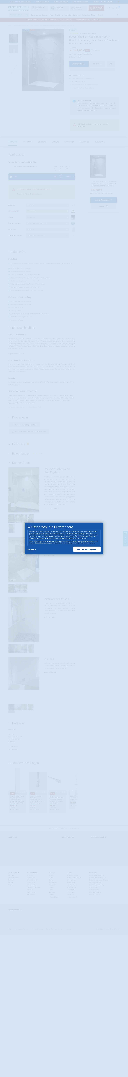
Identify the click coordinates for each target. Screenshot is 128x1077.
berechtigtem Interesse (45, 538)
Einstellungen (31, 549)
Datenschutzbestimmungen (43, 543)
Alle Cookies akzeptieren (87, 549)
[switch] (122, 1070)
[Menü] (125, 1060)
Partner (77, 536)
